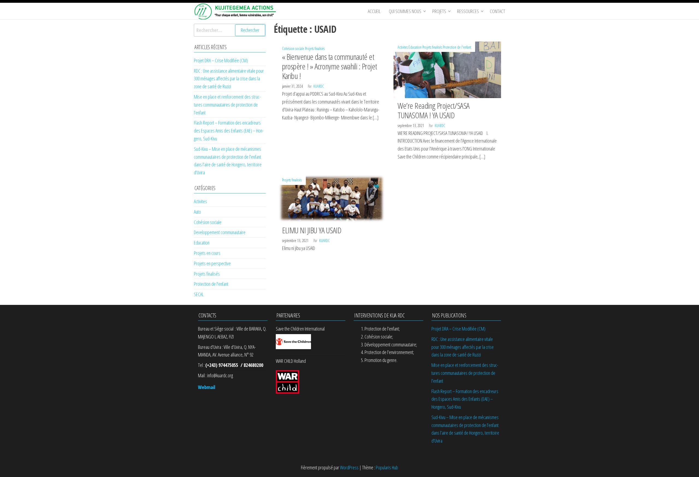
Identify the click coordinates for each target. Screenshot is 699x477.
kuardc (318, 86)
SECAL (199, 294)
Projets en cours (207, 253)
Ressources (468, 11)
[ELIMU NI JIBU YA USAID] (332, 198)
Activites (403, 47)
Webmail (206, 387)
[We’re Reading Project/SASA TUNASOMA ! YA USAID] (447, 69)
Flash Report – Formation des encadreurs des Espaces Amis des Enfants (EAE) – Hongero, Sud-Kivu (229, 130)
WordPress (349, 467)
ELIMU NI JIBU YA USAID (312, 230)
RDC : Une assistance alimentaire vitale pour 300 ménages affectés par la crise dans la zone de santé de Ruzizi (229, 78)
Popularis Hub (387, 467)
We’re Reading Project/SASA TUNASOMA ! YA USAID (433, 110)
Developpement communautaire (219, 232)
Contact (497, 11)
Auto (197, 211)
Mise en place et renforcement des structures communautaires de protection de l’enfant (227, 104)
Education (415, 47)
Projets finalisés (315, 48)
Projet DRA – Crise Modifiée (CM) (221, 60)
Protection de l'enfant (457, 47)
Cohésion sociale (293, 48)
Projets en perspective (212, 263)
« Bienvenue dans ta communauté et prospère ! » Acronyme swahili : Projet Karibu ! (329, 66)
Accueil (374, 11)
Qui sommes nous (405, 11)
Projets (439, 11)
